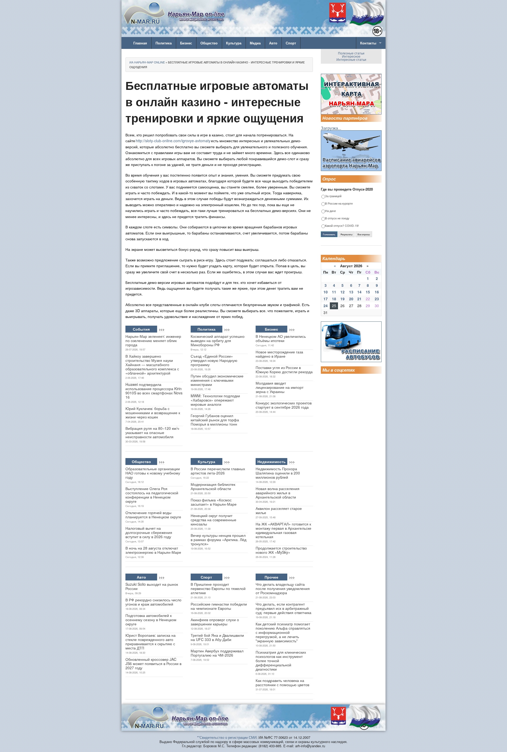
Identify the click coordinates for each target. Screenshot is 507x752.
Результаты (347, 234)
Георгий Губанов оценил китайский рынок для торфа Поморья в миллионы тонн (215, 420)
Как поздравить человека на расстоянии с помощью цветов (282, 682)
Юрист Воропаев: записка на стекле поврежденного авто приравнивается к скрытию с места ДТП (150, 641)
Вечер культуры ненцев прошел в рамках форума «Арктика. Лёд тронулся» (218, 539)
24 (325, 305)
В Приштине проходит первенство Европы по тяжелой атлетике (218, 588)
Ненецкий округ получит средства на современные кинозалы (213, 520)
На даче (330, 211)
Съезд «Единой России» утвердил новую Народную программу (214, 360)
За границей (333, 196)
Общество (209, 42)
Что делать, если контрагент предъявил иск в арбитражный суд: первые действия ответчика (283, 608)
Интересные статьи (351, 59)
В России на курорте (339, 203)
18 (334, 298)
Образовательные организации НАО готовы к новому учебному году (152, 473)
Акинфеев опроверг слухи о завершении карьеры (215, 621)
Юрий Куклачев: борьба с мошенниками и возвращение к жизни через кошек (152, 412)
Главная (140, 42)
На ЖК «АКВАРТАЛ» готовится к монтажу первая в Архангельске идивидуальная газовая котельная (283, 530)
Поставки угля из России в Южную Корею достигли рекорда (284, 369)
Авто (273, 42)
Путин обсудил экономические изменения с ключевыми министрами (217, 380)
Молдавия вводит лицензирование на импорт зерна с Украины (279, 387)
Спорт (291, 42)
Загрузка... (331, 128)
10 (325, 291)
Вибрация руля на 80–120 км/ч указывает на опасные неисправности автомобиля (152, 432)
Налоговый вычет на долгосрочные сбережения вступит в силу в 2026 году (148, 532)
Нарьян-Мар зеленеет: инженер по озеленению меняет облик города (153, 340)
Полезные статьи (351, 53)
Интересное (351, 56)
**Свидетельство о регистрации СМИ (226, 737)
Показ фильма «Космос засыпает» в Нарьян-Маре (214, 502)
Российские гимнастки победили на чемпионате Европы (219, 606)
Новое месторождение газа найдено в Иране (279, 354)
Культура (233, 42)
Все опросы (364, 234)
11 (334, 291)
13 (351, 291)
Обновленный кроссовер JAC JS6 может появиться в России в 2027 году (153, 663)
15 (368, 291)
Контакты (368, 42)
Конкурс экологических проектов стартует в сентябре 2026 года (284, 405)
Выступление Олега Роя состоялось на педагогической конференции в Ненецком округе (151, 495)
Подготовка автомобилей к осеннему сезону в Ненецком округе (150, 619)
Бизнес (186, 42)
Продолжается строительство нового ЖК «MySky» (281, 550)
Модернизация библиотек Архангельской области (213, 486)
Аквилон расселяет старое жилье (279, 510)
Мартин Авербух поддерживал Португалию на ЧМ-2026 (217, 653)
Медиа (255, 42)
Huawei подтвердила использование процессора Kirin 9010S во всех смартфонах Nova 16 (153, 391)
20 (351, 298)
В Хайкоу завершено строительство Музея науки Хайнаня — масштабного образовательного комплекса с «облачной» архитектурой (152, 364)
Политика (164, 42)
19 (342, 298)
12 (342, 291)
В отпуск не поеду (337, 218)
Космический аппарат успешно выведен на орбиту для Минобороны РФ (218, 340)
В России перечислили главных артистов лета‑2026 (218, 471)
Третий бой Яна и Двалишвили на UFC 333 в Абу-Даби (217, 637)
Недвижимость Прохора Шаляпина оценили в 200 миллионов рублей (278, 473)
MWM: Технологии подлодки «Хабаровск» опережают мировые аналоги (215, 400)
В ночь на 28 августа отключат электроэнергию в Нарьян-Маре (153, 550)
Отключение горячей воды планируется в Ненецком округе (153, 514)
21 (359, 298)
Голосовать (329, 234)
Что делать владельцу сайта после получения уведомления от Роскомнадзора (283, 588)
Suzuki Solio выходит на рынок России (151, 586)
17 (325, 298)
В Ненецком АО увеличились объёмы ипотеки (281, 338)
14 (359, 291)
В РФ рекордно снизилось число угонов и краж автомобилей (153, 602)
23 (377, 298)
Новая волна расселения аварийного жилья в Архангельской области (277, 493)
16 (377, 291)
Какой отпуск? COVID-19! (342, 225)
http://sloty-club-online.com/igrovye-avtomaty (173, 140)
